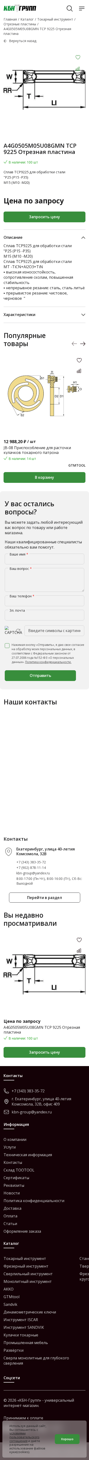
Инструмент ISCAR (21, 1319)
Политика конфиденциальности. (48, 662)
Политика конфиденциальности (34, 1200)
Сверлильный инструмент (28, 1273)
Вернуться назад (22, 40)
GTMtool (11, 1296)
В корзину (44, 477)
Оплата (10, 1216)
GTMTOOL (76, 465)
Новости (12, 1193)
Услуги (10, 1147)
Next (82, 344)
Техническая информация (28, 1154)
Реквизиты (14, 1185)
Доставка (12, 1208)
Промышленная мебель (26, 1342)
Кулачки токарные (21, 1335)
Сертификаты (16, 1177)
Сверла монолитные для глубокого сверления (36, 1360)
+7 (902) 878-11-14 (31, 867)
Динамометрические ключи (30, 1312)
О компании (15, 1139)
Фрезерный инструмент (26, 1266)
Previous (74, 344)
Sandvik (10, 1304)
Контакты (13, 1162)
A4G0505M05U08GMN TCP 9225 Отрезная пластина (42, 1030)
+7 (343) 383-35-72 (31, 862)
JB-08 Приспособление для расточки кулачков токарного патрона (37, 450)
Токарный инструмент (25, 1258)
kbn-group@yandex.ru (33, 873)
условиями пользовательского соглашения (24, 1437)
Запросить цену (44, 216)
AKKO (9, 1289)
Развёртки (13, 1350)
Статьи (10, 1223)
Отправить (40, 675)
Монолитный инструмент (28, 1281)
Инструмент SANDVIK (24, 1327)
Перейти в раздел (44, 897)
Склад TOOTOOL (19, 1170)
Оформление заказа (22, 1231)
